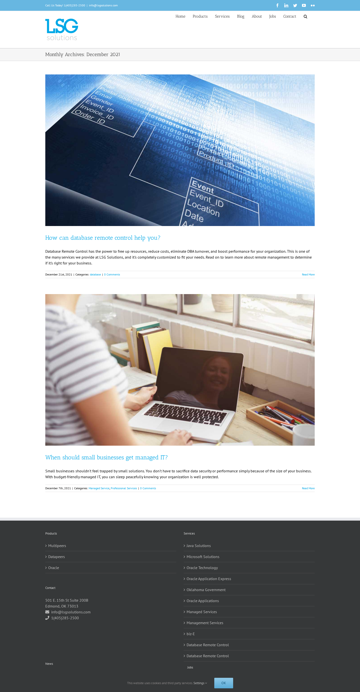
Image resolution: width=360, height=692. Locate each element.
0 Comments (112, 274)
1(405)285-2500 (74, 5)
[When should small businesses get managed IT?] (180, 370)
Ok (223, 683)
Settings (199, 683)
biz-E (191, 633)
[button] (305, 16)
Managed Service (99, 488)
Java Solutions (199, 545)
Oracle (53, 567)
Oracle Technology (202, 567)
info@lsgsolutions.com (103, 5)
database (95, 274)
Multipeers (57, 545)
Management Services (205, 622)
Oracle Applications (203, 600)
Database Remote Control (208, 644)
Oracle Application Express (209, 578)
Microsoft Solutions (203, 556)
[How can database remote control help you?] (180, 150)
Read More (308, 274)
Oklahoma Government (206, 589)
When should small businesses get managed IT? (106, 457)
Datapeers (56, 556)
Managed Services (202, 611)
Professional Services (124, 488)
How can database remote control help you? (103, 237)
